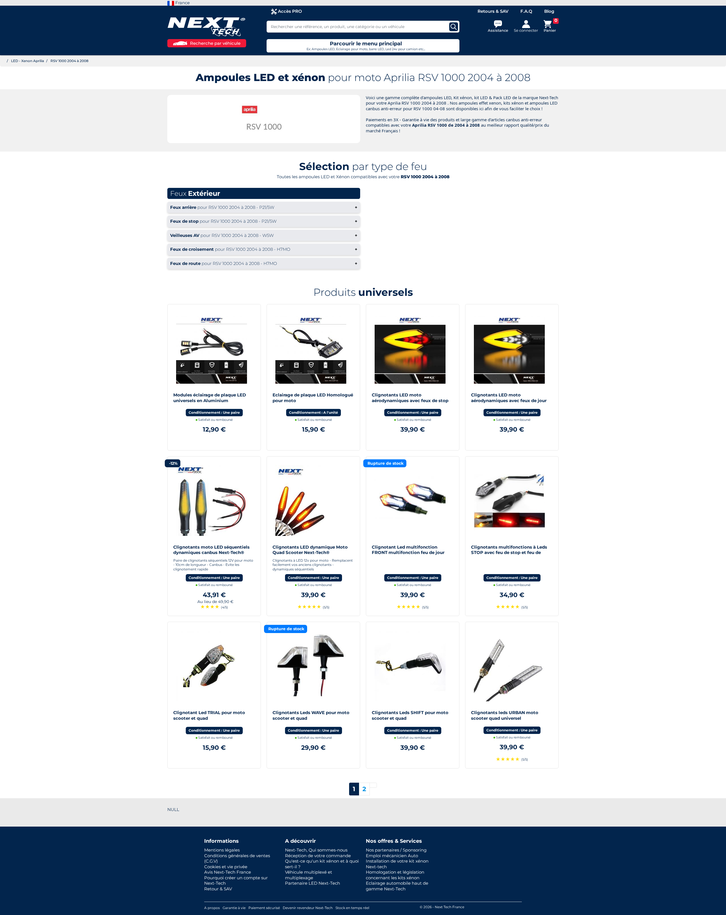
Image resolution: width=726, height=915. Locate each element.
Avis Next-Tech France (227, 872)
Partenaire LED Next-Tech (312, 883)
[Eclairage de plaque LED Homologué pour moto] (310, 348)
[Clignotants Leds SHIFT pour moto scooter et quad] (410, 665)
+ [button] (263, 207)
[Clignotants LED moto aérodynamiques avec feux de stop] (410, 348)
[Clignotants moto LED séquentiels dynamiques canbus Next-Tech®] (211, 499)
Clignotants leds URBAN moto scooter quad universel (504, 715)
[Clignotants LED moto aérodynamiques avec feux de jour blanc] (509, 348)
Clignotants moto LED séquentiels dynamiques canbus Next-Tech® (211, 549)
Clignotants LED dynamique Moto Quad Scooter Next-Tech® (310, 549)
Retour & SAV (218, 888)
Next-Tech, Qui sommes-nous (316, 850)
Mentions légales (222, 850)
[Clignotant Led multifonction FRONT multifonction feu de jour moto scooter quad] (410, 499)
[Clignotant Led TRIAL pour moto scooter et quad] (211, 665)
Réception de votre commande (318, 855)
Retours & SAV (493, 11)
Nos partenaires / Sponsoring (396, 850)
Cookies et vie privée (225, 866)
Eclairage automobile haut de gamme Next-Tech (397, 885)
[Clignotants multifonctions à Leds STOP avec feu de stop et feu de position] (509, 499)
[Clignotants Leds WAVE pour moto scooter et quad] (310, 665)
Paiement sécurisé (264, 908)
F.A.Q (526, 11)
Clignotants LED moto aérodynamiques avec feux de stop (410, 397)
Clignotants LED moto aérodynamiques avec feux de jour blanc (508, 400)
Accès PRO (289, 11)
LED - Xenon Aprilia (27, 61)
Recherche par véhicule (215, 43)
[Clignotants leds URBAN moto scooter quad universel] (509, 665)
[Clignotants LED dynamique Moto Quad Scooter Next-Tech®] (310, 499)
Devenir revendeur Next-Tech (308, 908)
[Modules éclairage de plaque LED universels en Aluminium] (211, 348)
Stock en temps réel (352, 908)
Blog (549, 11)
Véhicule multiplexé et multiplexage (308, 874)
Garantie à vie (234, 908)
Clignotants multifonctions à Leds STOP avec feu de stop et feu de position (509, 552)
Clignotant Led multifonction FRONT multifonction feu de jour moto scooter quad (408, 552)
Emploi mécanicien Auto (392, 855)
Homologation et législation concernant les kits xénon (395, 874)
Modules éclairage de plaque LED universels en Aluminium (209, 397)
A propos (212, 908)
